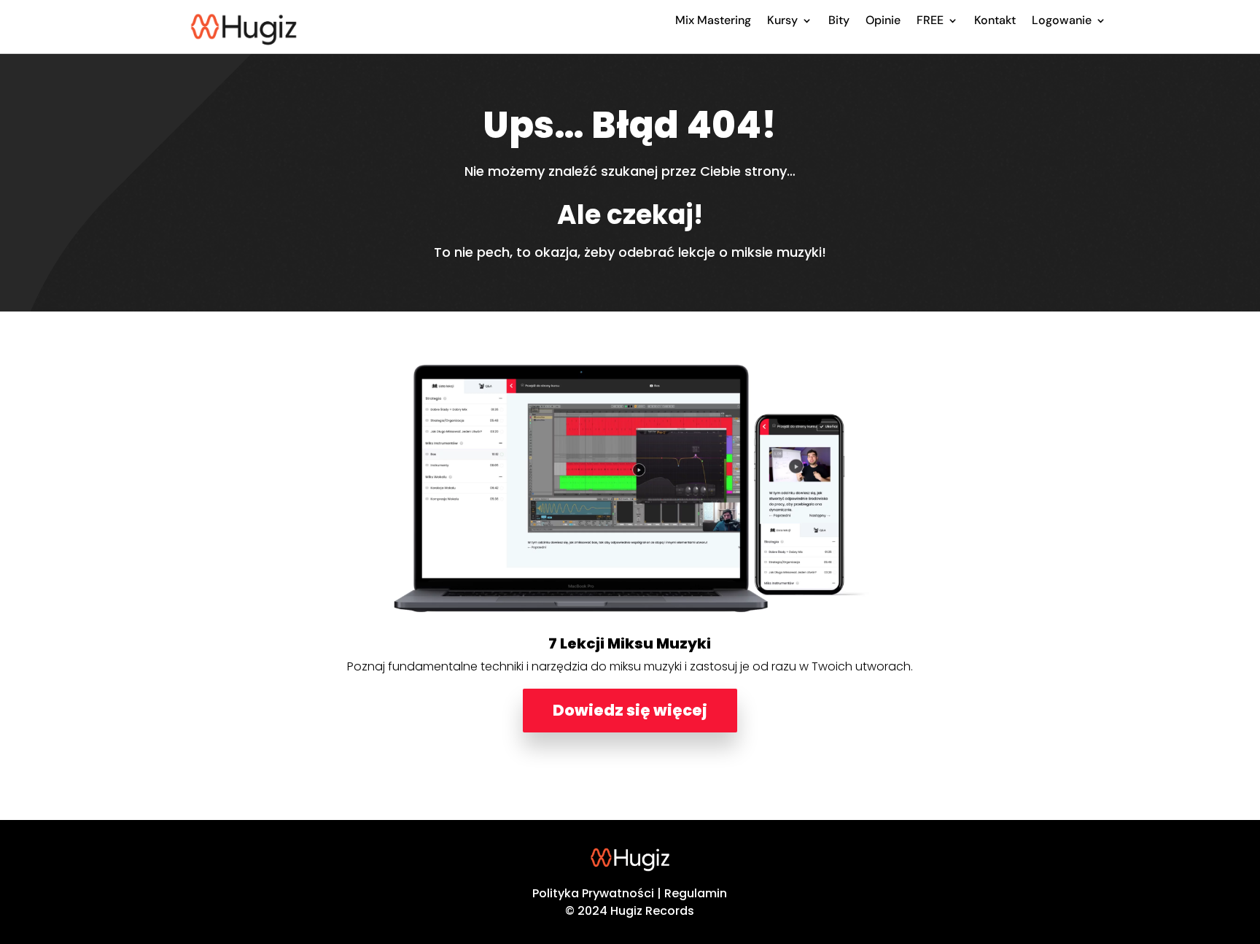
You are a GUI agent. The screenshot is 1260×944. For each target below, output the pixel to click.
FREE (930, 20)
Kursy (782, 20)
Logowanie (1062, 20)
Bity (838, 20)
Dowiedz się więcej (630, 710)
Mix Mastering (713, 20)
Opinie (883, 20)
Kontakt (995, 20)
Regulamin (695, 893)
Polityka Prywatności (593, 893)
